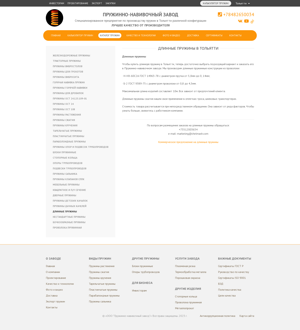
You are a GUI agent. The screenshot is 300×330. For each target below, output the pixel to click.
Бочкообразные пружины (69, 222)
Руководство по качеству (233, 272)
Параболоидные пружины (69, 141)
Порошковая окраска (187, 278)
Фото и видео (171, 35)
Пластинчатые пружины (68, 136)
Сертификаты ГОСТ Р (231, 266)
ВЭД (220, 283)
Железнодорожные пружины (71, 55)
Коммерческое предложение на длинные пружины (188, 142)
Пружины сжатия (64, 120)
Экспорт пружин (55, 301)
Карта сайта (246, 316)
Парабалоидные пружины (104, 295)
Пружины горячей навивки (70, 87)
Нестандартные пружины (69, 216)
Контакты (235, 35)
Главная (56, 35)
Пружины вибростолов (67, 66)
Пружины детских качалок (70, 200)
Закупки (110, 3)
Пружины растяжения (67, 114)
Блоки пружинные (64, 152)
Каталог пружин (110, 35)
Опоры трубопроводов (67, 163)
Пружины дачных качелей (69, 206)
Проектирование (78, 3)
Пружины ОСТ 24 (63, 103)
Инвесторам (56, 3)
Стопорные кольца (65, 157)
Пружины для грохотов (68, 71)
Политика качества (229, 289)
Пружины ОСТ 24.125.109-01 (70, 98)
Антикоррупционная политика (217, 316)
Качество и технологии (141, 35)
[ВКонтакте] (241, 21)
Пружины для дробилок (68, 93)
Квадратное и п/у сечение (69, 190)
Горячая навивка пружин (69, 82)
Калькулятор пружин (215, 3)
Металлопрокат (184, 308)
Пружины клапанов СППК (68, 179)
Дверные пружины (64, 195)
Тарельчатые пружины (67, 130)
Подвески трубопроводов (69, 168)
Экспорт (97, 3)
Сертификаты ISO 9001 (232, 278)
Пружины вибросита (66, 77)
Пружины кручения (65, 125)
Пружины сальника (65, 173)
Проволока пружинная (67, 227)
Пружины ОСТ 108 (64, 109)
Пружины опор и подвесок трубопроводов (80, 147)
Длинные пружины (65, 211)
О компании (53, 272)
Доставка (193, 35)
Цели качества (227, 295)
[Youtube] (247, 21)
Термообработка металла (190, 272)
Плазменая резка (185, 266)
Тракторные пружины (67, 60)
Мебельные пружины (66, 184)
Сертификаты (214, 35)
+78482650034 (238, 14)
